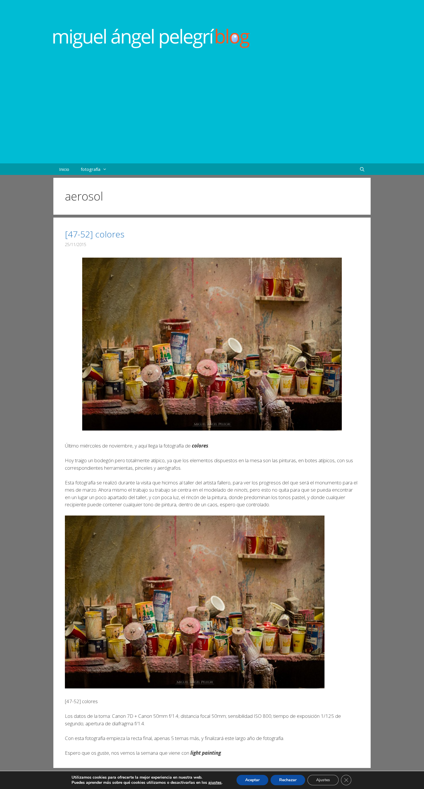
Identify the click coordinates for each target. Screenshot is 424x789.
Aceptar (252, 780)
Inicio (64, 169)
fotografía (90, 169)
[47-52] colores (94, 234)
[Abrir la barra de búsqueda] (362, 169)
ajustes (215, 782)
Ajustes (323, 780)
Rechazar (288, 780)
